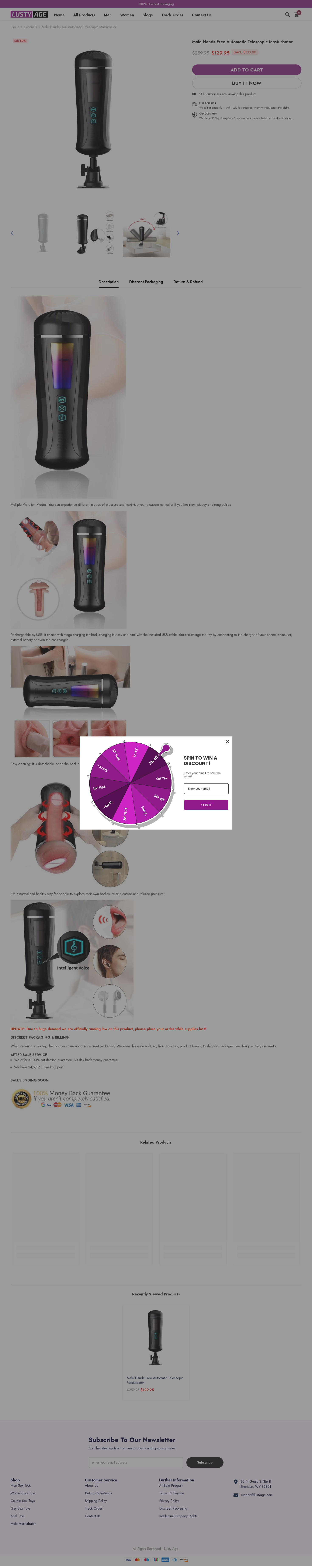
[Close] (227, 741)
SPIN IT (206, 805)
